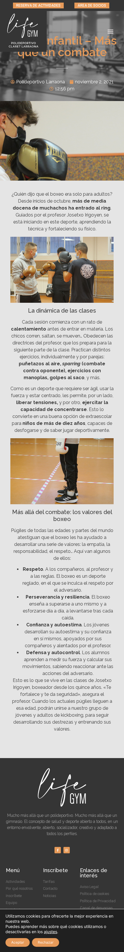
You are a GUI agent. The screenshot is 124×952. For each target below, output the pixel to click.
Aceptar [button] (17, 942)
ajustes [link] (50, 931)
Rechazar (45, 942)
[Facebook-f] (58, 850)
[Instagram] (66, 850)
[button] (38, 5)
